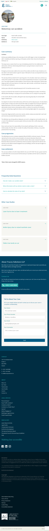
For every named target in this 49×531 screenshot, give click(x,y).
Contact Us (4, 393)
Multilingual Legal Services (8, 413)
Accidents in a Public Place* (8, 407)
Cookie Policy (5, 505)
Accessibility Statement (7, 507)
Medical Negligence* (6, 411)
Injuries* (4, 409)
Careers (3, 391)
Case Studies (5, 389)
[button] (46, 5)
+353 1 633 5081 (6, 371)
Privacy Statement (6, 500)
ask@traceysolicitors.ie (8, 373)
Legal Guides (5, 425)
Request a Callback (44, 1)
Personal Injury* (5, 401)
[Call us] (42, 5)
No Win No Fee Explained (8, 429)
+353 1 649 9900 (11, 285)
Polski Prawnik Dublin (7, 415)
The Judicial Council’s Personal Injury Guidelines (13, 433)
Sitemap (3, 502)
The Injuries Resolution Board (9, 431)
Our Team (4, 385)
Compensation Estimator (8, 427)
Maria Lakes (14, 39)
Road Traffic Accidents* (7, 403)
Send (24, 340)
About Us (4, 383)
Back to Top (44, 528)
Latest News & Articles (7, 423)
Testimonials (5, 387)
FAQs (3, 435)
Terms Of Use (5, 498)
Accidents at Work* (6, 405)
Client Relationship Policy (8, 496)
